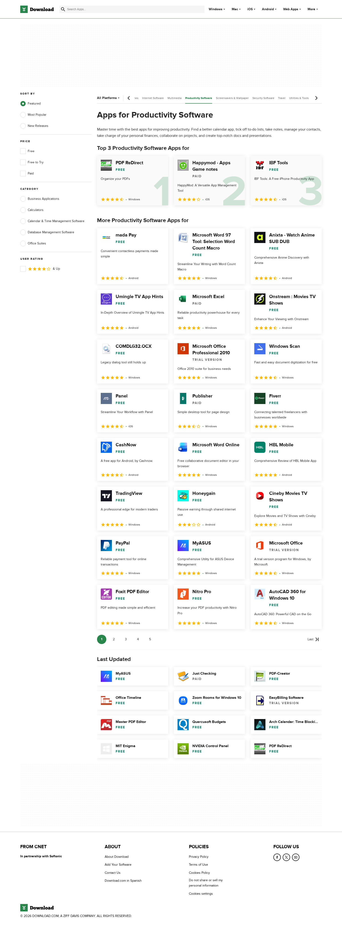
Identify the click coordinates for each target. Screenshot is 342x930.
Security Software (263, 98)
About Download (117, 857)
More (311, 9)
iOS (250, 9)
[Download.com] (37, 9)
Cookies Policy (199, 873)
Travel (281, 98)
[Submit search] (63, 9)
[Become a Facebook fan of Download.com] (277, 857)
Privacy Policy (198, 857)
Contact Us (113, 873)
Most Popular (37, 115)
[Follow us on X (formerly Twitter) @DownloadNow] (286, 857)
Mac (235, 9)
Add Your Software (118, 865)
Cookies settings (201, 894)
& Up (56, 269)
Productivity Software (198, 98)
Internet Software (153, 98)
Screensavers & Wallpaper (232, 98)
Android (268, 9)
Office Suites (37, 243)
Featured (34, 103)
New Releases (38, 126)
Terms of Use (198, 865)
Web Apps (290, 9)
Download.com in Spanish (123, 881)
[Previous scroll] (128, 98)
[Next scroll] (316, 98)
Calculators (36, 210)
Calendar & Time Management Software (56, 221)
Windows (215, 9)
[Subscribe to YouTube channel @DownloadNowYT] (295, 857)
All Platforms (107, 98)
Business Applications (43, 199)
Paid (31, 173)
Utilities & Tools (299, 98)
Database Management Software (51, 232)
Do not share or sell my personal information (206, 882)
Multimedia (174, 98)
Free (31, 151)
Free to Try (36, 162)
